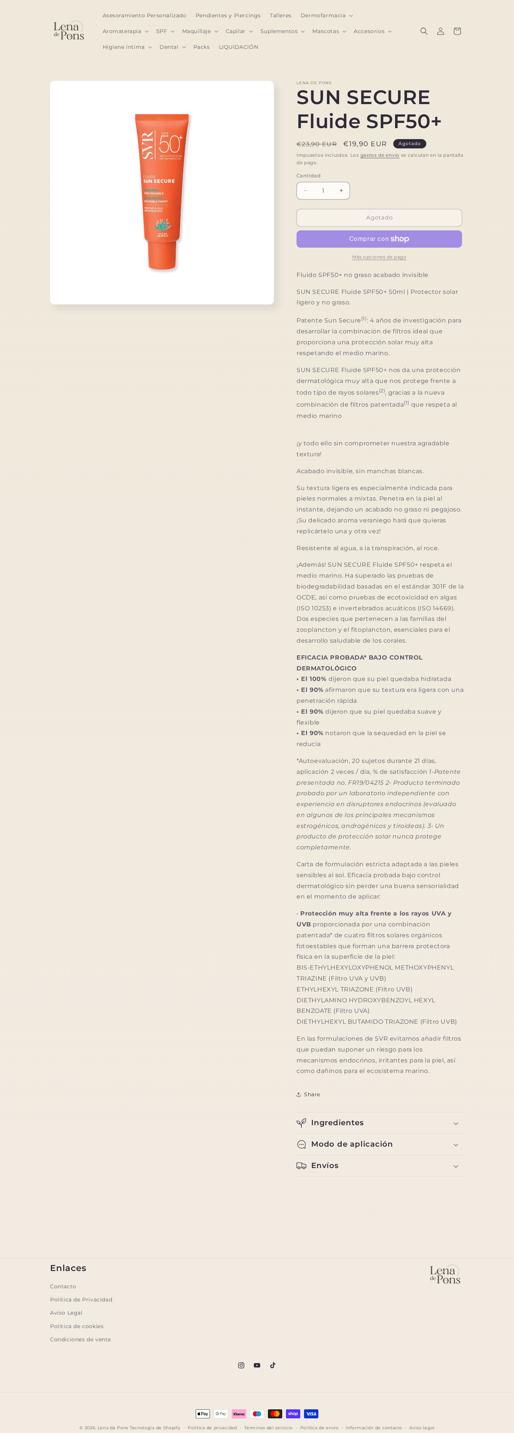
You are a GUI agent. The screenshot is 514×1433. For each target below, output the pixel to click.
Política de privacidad (212, 1427)
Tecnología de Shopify (155, 1427)
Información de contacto (374, 1427)
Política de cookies (76, 1326)
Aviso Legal (66, 1312)
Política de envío (319, 1427)
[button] (326, 15)
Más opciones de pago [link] (379, 257)
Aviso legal (422, 1427)
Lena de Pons (113, 1427)
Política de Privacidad (81, 1299)
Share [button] (312, 1094)
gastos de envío (380, 155)
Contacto (63, 1286)
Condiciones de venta (80, 1339)
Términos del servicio (268, 1427)
